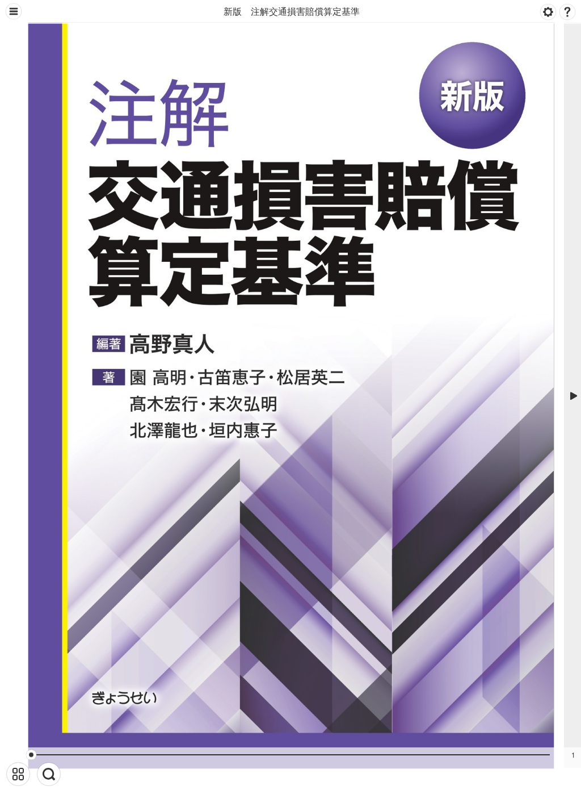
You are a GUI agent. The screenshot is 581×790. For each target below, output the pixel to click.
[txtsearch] (48, 774)
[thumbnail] (18, 774)
